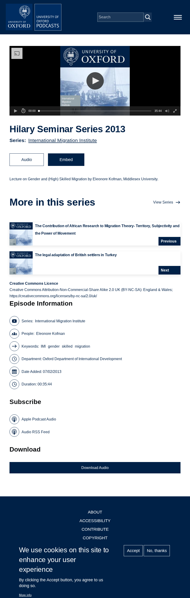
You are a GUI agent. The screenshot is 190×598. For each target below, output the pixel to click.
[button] (95, 81)
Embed (66, 159)
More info (25, 595)
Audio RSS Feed (36, 432)
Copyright (95, 538)
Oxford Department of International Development (82, 359)
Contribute (95, 529)
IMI (43, 346)
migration (82, 346)
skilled (67, 346)
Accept (133, 550)
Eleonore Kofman (50, 334)
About (95, 512)
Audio (26, 159)
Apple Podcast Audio (39, 419)
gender (54, 346)
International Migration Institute (62, 140)
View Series (163, 202)
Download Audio (95, 468)
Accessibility (95, 520)
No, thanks (157, 550)
